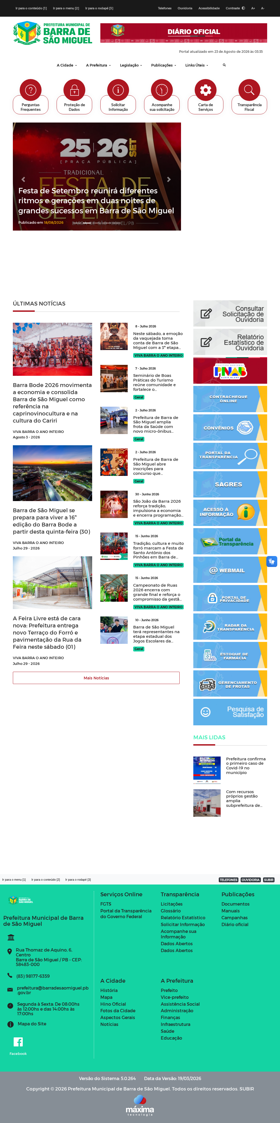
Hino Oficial (113, 1003)
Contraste (233, 8)
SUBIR (268, 879)
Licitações (172, 903)
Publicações (162, 65)
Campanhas (234, 917)
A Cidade (65, 65)
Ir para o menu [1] (14, 879)
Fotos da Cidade (117, 1010)
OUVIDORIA (250, 879)
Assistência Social (180, 1003)
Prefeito (169, 990)
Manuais (230, 910)
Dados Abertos (177, 943)
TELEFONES (228, 879)
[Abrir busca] (220, 65)
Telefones (164, 8)
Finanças (170, 1017)
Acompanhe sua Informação (178, 934)
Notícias (109, 1024)
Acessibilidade (209, 8)
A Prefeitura (97, 65)
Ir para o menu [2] (66, 8)
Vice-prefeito (175, 997)
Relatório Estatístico (183, 917)
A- (262, 8)
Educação (171, 1037)
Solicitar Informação (183, 924)
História (109, 990)
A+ (253, 8)
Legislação (129, 65)
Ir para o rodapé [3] (99, 8)
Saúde (167, 1031)
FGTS (105, 903)
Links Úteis (195, 65)
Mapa (106, 997)
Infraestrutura (175, 1024)
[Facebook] (18, 1042)
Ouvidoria (185, 8)
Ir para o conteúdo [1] (31, 8)
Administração (177, 1010)
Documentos (235, 903)
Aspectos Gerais (117, 1017)
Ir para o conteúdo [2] (45, 879)
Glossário (171, 910)
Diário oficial (235, 924)
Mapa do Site (32, 1023)
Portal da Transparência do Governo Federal (125, 913)
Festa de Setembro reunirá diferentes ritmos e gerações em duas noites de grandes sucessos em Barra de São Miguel (96, 200)
